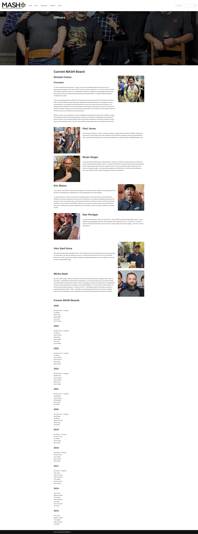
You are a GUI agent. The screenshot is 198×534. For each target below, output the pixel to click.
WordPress (68, 532)
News (59, 5)
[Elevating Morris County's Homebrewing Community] (13, 5)
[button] (38, 5)
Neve (55, 532)
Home (30, 5)
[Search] (195, 5)
